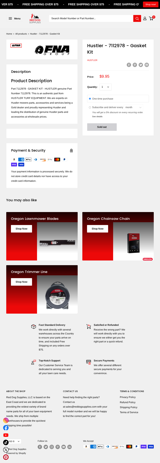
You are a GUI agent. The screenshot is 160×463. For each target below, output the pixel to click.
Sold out (102, 127)
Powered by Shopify (16, 453)
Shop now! (150, 4)
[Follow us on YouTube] (63, 447)
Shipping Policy (128, 407)
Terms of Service (129, 412)
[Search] (137, 18)
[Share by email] (147, 64)
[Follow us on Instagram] (52, 447)
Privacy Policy (128, 397)
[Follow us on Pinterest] (57, 447)
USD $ (11, 441)
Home (9, 34)
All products (21, 34)
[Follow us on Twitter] (46, 447)
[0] (151, 18)
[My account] (144, 18)
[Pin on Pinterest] (135, 64)
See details (97, 116)
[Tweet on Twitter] (141, 64)
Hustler (92, 60)
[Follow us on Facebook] (40, 447)
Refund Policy (127, 402)
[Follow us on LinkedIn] (69, 447)
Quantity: (92, 87)
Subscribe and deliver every (108, 107)
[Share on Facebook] (129, 64)
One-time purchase (102, 98)
